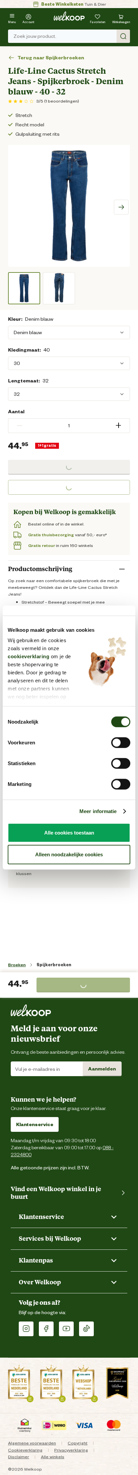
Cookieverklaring (25, 1450)
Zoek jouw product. (34, 36)
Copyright (77, 1443)
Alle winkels (52, 1457)
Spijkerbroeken (54, 965)
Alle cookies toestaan (69, 832)
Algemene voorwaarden (32, 1443)
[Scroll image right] (121, 207)
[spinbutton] (69, 425)
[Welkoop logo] (69, 16)
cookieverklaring (28, 656)
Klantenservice (34, 1124)
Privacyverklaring (71, 1450)
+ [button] (118, 425)
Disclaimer (18, 1457)
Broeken (17, 965)
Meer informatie (98, 811)
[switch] (120, 742)
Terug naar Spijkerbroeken (50, 57)
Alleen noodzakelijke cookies (69, 854)
